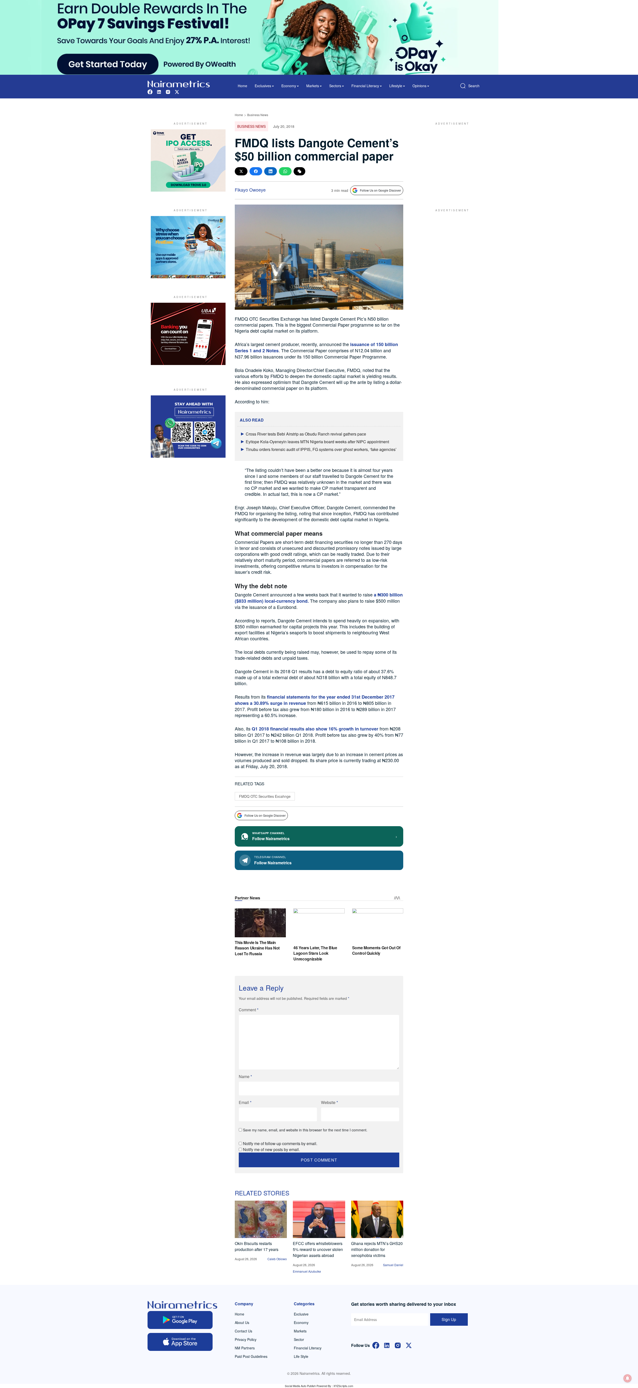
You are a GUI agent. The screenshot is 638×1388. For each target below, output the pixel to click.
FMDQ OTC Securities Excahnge (265, 796)
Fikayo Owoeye (250, 189)
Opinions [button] (419, 85)
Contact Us (243, 1330)
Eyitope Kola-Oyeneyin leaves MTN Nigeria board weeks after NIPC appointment (317, 441)
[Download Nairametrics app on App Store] (180, 1342)
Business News (257, 115)
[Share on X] (241, 171)
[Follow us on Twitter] (176, 91)
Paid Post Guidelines (251, 1356)
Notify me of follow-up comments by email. (280, 1143)
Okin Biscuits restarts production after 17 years (256, 1246)
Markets (300, 1330)
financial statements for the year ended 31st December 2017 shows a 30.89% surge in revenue (315, 700)
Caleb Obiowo (277, 1259)
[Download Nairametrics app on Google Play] (180, 1320)
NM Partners (245, 1347)
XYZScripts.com (343, 1386)
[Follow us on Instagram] (167, 91)
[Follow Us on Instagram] (397, 1345)
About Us (242, 1322)
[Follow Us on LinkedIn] (386, 1345)
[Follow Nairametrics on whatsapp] (188, 426)
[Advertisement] (449, 160)
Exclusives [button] (263, 85)
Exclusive (301, 1314)
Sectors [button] (335, 85)
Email (245, 1102)
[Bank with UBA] (188, 334)
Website (329, 1102)
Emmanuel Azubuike (307, 1271)
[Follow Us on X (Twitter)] (408, 1345)
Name (245, 1076)
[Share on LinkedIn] (270, 171)
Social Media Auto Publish (300, 1386)
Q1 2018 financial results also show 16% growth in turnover (314, 729)
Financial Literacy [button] (365, 85)
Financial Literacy (307, 1347)
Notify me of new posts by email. (271, 1149)
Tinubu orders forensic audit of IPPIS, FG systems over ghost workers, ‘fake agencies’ (321, 449)
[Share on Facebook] (255, 171)
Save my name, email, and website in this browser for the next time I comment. (305, 1129)
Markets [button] (312, 85)
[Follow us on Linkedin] (159, 91)
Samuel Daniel (393, 1265)
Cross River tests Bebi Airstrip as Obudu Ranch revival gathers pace (306, 434)
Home (242, 85)
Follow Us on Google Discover (380, 190)
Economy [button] (288, 85)
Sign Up (449, 1319)
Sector (299, 1339)
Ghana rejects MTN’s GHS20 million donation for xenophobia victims (377, 1249)
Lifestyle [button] (395, 85)
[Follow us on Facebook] (150, 91)
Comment (248, 1010)
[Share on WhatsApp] (285, 171)
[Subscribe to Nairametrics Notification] (628, 1378)
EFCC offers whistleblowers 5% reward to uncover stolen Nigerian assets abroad (318, 1249)
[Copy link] (299, 171)
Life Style (301, 1356)
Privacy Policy (245, 1339)
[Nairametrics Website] (179, 83)
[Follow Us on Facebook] (375, 1345)
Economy (301, 1322)
